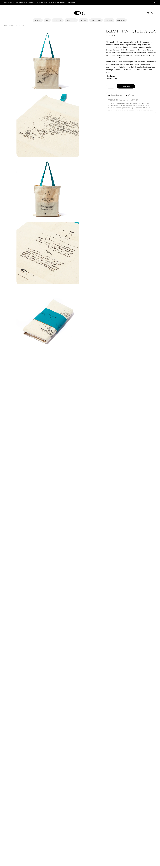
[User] (152, 13)
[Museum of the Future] (80, 13)
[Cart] (155, 13)
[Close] (154, 2)
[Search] (148, 13)
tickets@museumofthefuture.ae (64, 2)
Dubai (5, 25)
